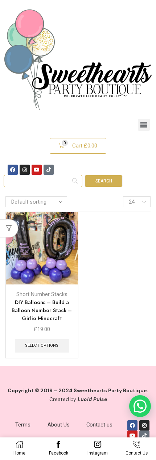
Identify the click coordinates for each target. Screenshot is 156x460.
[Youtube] (37, 170)
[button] (144, 125)
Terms (22, 424)
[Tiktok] (49, 170)
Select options (41, 345)
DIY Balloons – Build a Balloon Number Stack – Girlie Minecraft (42, 310)
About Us (59, 424)
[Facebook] (13, 170)
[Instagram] (25, 170)
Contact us (99, 424)
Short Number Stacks (41, 294)
